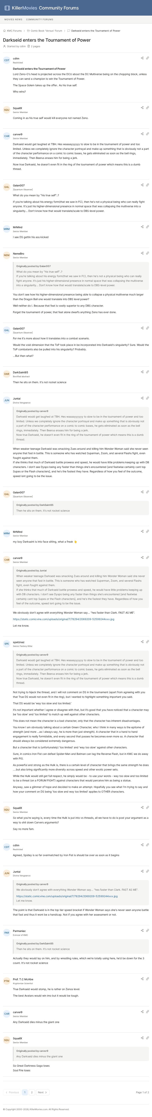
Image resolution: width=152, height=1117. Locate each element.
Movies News (13, 19)
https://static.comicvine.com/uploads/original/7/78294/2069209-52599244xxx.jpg (63, 619)
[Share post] (142, 57)
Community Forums (45, 8)
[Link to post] (147, 57)
